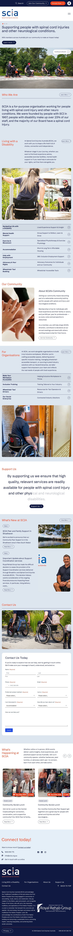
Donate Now (57, 3)
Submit (9, 730)
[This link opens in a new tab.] (38, 852)
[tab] (2, 23)
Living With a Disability (10, 882)
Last (38, 676)
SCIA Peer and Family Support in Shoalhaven (17, 532)
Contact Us (6, 886)
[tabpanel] (36, 194)
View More (64, 520)
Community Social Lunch (14, 805)
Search (21, 3)
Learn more (7, 42)
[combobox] (7, 685)
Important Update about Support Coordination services (17, 559)
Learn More (64, 94)
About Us (46, 882)
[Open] (69, 14)
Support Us (35, 506)
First (6, 676)
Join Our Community (36, 3)
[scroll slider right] (69, 756)
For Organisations (31, 882)
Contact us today (24, 847)
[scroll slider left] (65, 756)
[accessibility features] (69, 3)
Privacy (6, 931)
